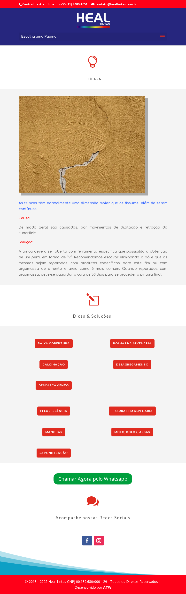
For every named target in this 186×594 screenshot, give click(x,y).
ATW (107, 587)
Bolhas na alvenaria (132, 343)
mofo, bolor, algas (132, 432)
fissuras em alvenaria (132, 411)
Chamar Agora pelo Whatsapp (92, 478)
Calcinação (53, 364)
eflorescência (53, 411)
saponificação (53, 453)
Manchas (53, 432)
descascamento (54, 385)
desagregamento (132, 364)
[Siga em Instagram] (99, 540)
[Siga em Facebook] (87, 540)
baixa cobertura (54, 343)
